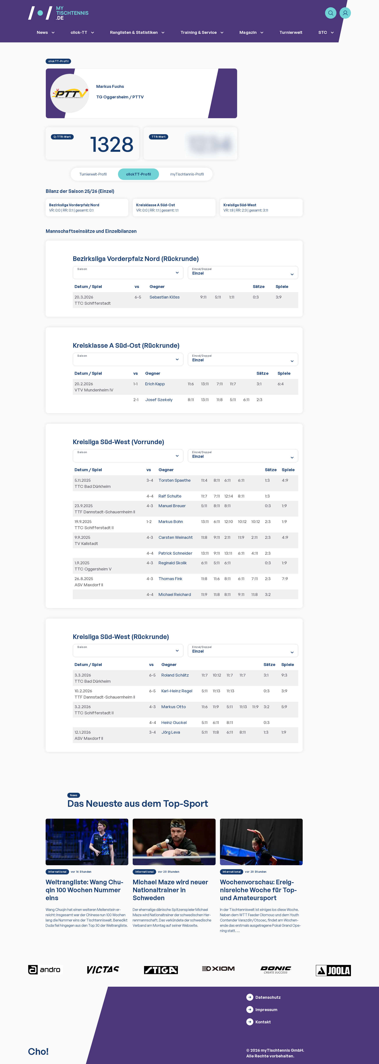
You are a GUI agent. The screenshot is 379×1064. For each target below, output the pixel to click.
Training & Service (199, 32)
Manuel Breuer (172, 505)
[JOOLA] (333, 970)
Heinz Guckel (174, 722)
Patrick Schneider (175, 553)
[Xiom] (218, 969)
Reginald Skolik (173, 562)
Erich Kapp (155, 383)
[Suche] (330, 13)
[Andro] (45, 970)
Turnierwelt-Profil (93, 174)
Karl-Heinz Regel (176, 690)
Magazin (248, 32)
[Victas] (103, 970)
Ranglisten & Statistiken (134, 32)
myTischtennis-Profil (187, 174)
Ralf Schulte (170, 496)
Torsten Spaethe (175, 480)
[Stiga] (160, 970)
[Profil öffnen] (345, 13)
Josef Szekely (158, 399)
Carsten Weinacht (176, 537)
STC (322, 32)
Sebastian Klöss (165, 297)
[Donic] (275, 970)
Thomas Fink (171, 578)
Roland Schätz (175, 675)
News (42, 32)
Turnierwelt (291, 32)
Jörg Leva (170, 732)
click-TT (79, 32)
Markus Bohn (171, 521)
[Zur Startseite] (58, 13)
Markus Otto (173, 706)
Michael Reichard (175, 594)
